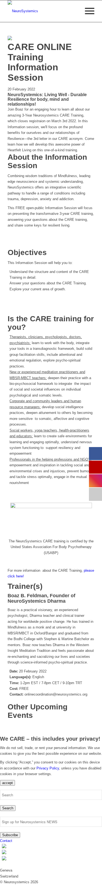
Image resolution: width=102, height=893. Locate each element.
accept (7, 783)
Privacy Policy (47, 768)
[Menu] (86, 11)
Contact (6, 841)
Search (7, 808)
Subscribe (10, 835)
